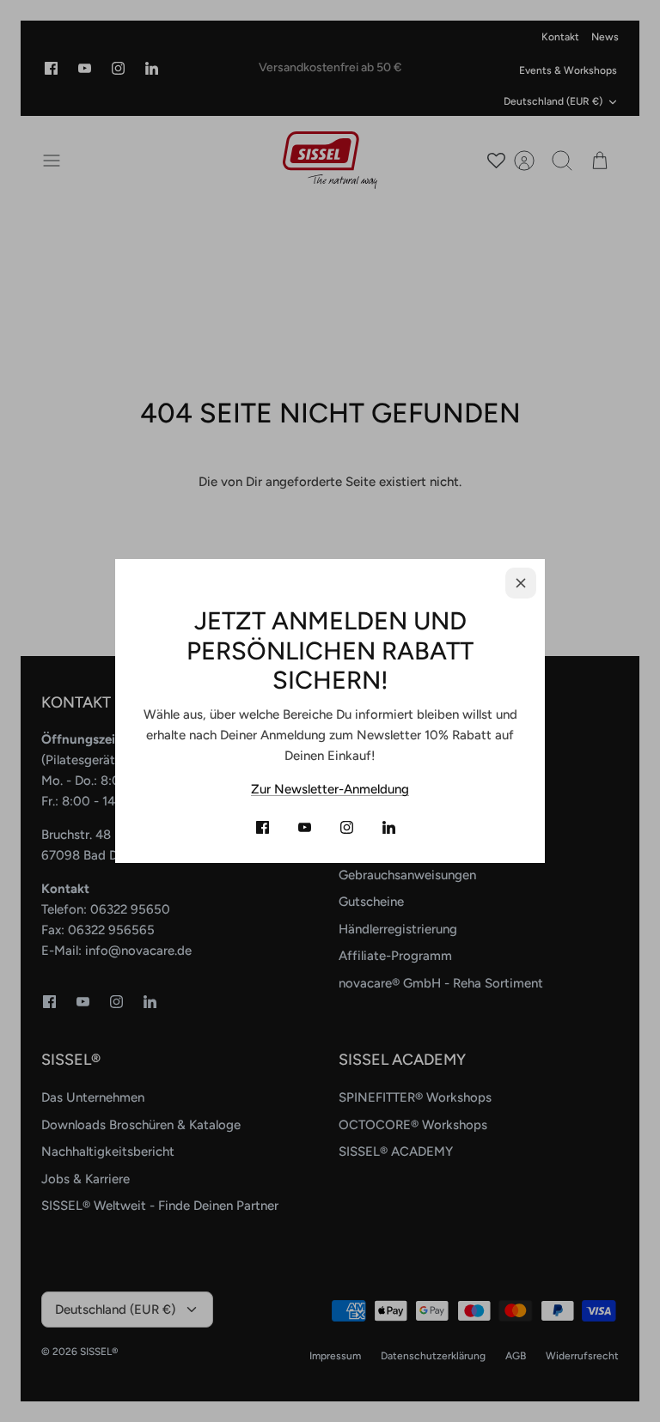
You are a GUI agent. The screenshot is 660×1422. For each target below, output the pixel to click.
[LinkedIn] (389, 827)
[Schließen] (520, 583)
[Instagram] (347, 827)
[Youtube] (304, 827)
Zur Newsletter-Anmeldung (330, 789)
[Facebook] (262, 827)
